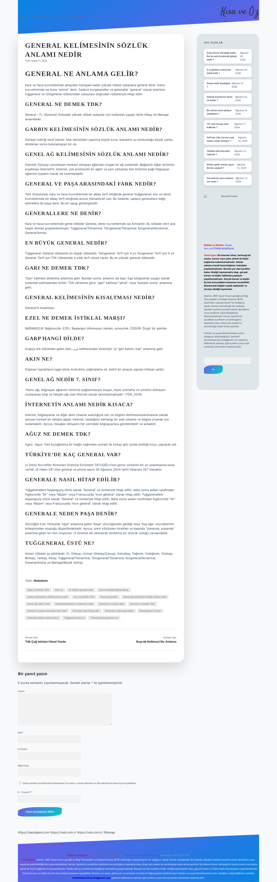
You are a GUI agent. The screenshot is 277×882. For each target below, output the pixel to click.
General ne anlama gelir (111, 603)
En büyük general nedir (81, 590)
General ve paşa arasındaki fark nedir (47, 610)
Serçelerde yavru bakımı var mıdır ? (220, 180)
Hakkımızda (77, 16)
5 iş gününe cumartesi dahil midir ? (219, 71)
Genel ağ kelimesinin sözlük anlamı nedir (144, 596)
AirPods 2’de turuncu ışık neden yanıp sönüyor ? (220, 139)
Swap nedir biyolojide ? (218, 85)
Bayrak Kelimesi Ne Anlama (156, 641)
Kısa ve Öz (240, 12)
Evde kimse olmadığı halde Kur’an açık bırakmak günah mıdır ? (222, 56)
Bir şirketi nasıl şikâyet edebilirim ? (219, 112)
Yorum (21, 691)
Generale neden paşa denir (119, 610)
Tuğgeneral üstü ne (74, 617)
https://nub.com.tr (90, 832)
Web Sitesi (23, 765)
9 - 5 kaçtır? (25, 792)
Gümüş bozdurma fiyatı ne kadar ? (220, 98)
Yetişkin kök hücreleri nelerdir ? (218, 153)
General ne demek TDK (142, 603)
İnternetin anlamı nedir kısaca (42, 617)
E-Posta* (23, 749)
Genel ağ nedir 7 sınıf (38, 603)
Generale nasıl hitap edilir (86, 610)
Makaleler (41, 580)
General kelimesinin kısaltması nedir (74, 603)
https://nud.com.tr (63, 832)
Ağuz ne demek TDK (38, 590)
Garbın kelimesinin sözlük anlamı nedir (47, 596)
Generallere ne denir (150, 610)
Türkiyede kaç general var (104, 617)
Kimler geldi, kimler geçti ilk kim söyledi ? (220, 166)
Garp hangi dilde (108, 596)
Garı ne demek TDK (84, 596)
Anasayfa (23, 16)
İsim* (20, 732)
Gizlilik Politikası (41, 16)
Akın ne (59, 590)
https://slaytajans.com (33, 832)
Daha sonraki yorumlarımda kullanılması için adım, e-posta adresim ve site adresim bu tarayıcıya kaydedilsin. (80, 783)
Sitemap (109, 832)
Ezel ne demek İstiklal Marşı (113, 590)
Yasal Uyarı (61, 16)
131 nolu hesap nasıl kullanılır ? (218, 125)
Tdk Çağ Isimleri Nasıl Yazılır (45, 641)
